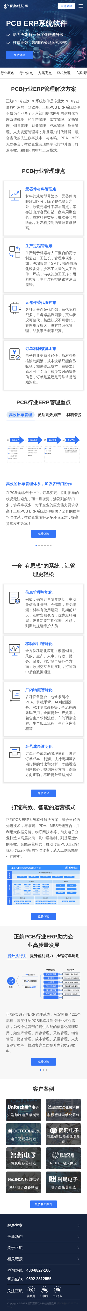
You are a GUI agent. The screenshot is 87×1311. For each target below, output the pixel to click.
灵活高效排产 (49, 415)
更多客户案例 (43, 1204)
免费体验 (19, 54)
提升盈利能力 (41, 956)
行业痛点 (26, 73)
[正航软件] (16, 6)
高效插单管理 (20, 415)
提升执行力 (17, 956)
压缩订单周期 (68, 956)
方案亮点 (45, 73)
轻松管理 (64, 73)
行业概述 (7, 73)
